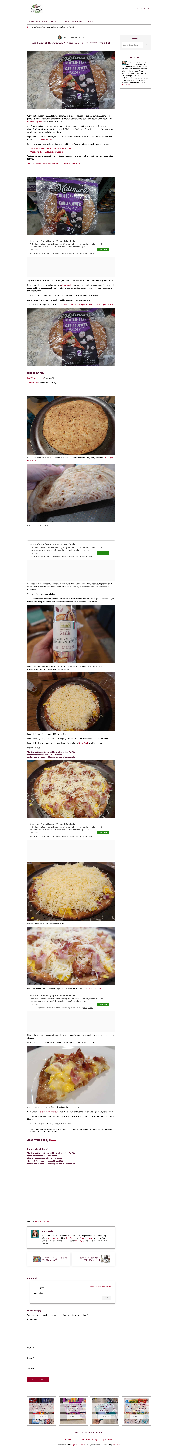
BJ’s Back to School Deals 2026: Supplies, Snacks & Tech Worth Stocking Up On (73, 1407)
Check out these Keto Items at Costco (46, 152)
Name (30, 1348)
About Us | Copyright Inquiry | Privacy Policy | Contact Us (89, 1440)
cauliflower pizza (34, 122)
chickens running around (48, 1112)
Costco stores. (46, 139)
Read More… (126, 85)
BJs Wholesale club (35, 378)
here (70, 144)
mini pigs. (79, 1241)
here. (53, 1140)
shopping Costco (86, 1238)
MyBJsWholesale (78, 1445)
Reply (107, 1297)
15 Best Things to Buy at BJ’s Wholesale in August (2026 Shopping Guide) (41, 1407)
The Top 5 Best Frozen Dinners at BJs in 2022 (45, 1161)
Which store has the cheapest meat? (42, 1156)
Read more (42, 1417)
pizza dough (66, 285)
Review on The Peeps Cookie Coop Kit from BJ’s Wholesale (51, 757)
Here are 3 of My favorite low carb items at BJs (50, 148)
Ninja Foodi (83, 743)
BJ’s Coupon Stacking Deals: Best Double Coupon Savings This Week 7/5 (136, 1407)
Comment (32, 1320)
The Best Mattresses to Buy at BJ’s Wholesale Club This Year (51, 752)
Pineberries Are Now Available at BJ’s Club (44, 755)
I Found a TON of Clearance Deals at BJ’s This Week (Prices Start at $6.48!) (105, 1407)
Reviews (38, 1221)
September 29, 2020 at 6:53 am (100, 1286)
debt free (70, 1238)
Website (30, 1368)
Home (29, 27)
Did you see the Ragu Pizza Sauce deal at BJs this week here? (54, 163)
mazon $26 (33, 383)
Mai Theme (116, 1445)
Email (30, 1358)
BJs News (46, 1221)
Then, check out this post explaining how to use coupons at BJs (85, 304)
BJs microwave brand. (94, 988)
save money (53, 1238)
